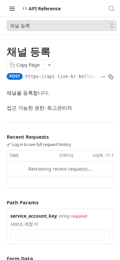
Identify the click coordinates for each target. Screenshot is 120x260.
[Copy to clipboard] (110, 77)
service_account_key (33, 216)
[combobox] (60, 235)
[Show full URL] (103, 77)
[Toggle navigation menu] (12, 8)
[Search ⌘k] (111, 8)
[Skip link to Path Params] (2, 202)
